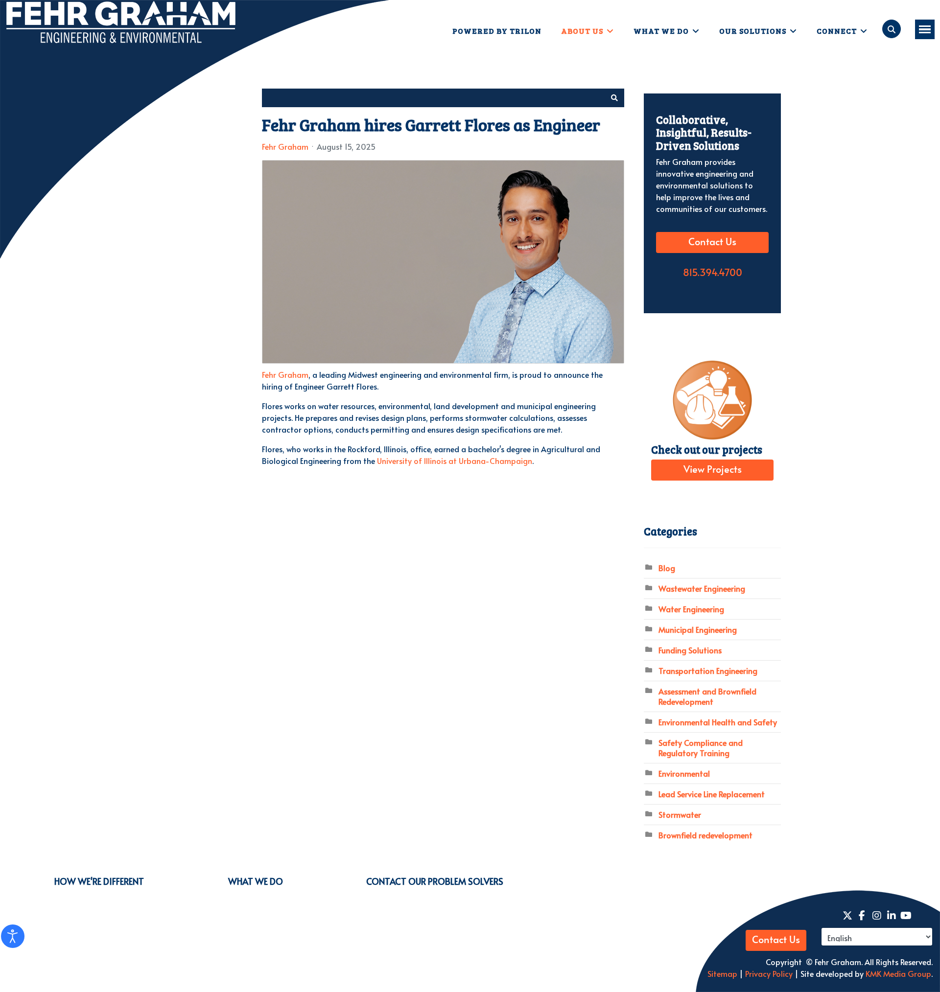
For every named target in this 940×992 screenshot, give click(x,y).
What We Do (661, 30)
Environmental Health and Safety (717, 721)
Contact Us (712, 242)
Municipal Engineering (697, 629)
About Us (582, 30)
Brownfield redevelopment (705, 835)
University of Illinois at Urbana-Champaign (454, 460)
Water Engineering (691, 608)
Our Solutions (752, 30)
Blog (666, 567)
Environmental (684, 773)
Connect (837, 30)
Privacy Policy (768, 973)
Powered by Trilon (496, 30)
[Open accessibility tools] (12, 936)
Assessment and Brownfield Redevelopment (707, 696)
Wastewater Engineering (701, 588)
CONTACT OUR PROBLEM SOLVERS (434, 881)
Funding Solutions (690, 650)
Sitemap (722, 973)
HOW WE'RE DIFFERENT (99, 881)
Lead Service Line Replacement (711, 793)
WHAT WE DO (255, 881)
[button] (614, 98)
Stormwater (679, 814)
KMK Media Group (898, 973)
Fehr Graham (285, 146)
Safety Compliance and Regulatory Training (700, 747)
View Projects (712, 470)
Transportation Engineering (707, 670)
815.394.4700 (712, 273)
